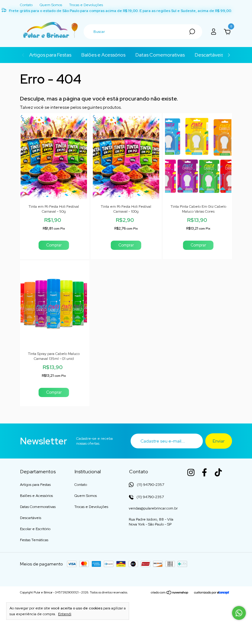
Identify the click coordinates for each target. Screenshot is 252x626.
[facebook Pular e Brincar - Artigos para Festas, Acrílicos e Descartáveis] (204, 472)
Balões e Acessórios (103, 55)
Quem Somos (51, 4)
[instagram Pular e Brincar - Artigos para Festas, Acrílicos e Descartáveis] (191, 472)
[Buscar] (191, 32)
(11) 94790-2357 (150, 496)
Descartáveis (209, 55)
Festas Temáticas (34, 539)
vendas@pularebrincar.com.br (153, 508)
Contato (26, 4)
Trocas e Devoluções (86, 4)
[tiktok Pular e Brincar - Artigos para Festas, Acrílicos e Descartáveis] (218, 472)
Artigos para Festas (50, 55)
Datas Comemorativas (160, 55)
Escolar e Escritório (35, 528)
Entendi (64, 614)
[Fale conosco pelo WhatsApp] (239, 613)
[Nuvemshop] (170, 593)
